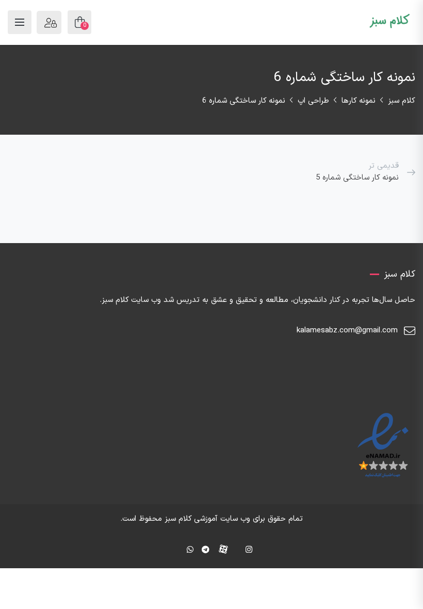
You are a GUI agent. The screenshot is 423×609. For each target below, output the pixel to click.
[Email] (174, 550)
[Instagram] (249, 550)
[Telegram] (205, 550)
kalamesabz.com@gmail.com (347, 330)
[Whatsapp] (190, 550)
